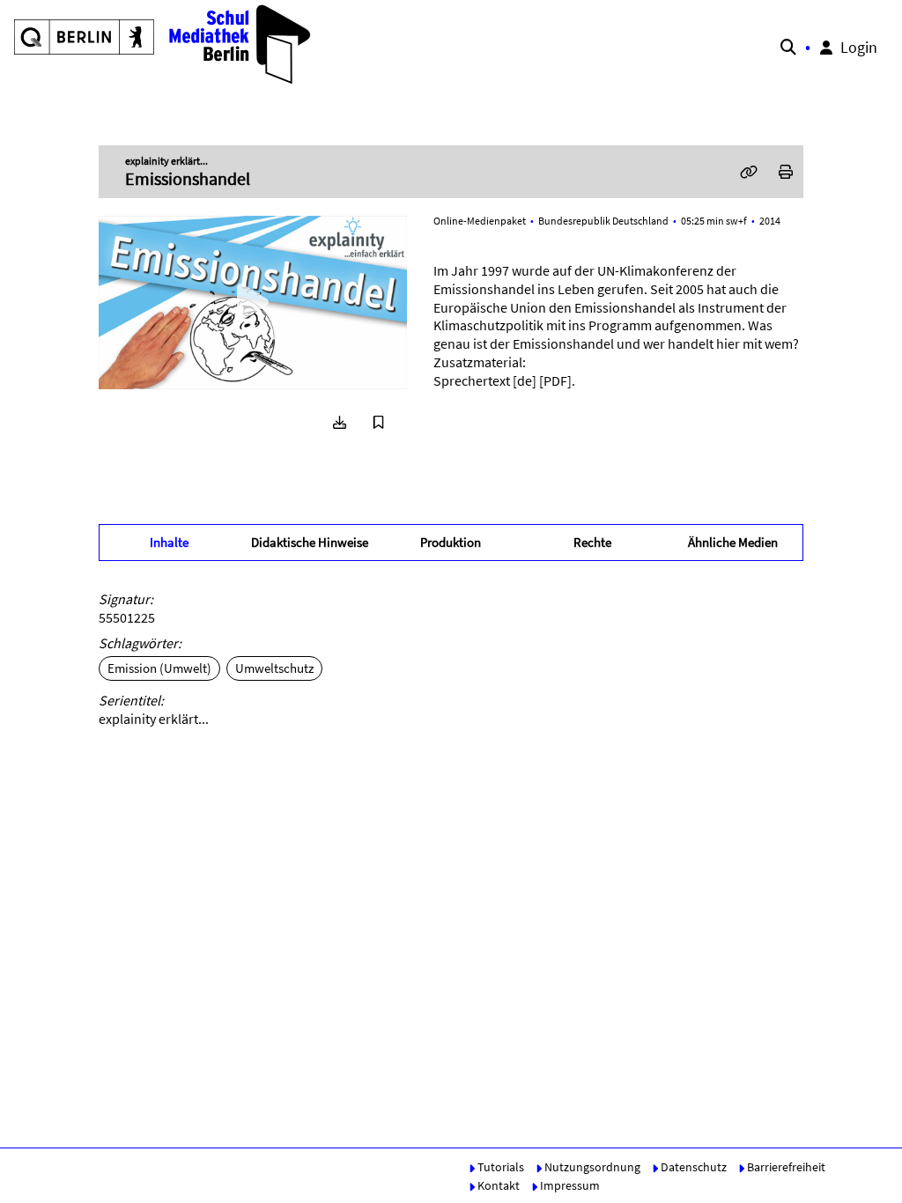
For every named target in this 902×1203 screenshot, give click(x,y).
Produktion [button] (450, 542)
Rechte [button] (592, 542)
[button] (163, 44)
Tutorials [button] (499, 1167)
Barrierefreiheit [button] (784, 1167)
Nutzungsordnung (591, 1167)
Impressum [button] (568, 1185)
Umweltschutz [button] (274, 668)
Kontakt (497, 1185)
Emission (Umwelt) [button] (159, 668)
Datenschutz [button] (692, 1167)
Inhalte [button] (169, 542)
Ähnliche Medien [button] (733, 542)
